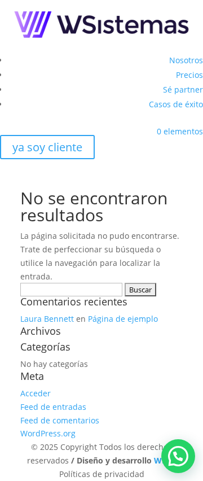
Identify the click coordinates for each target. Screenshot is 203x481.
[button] (178, 456)
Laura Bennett (47, 318)
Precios (189, 74)
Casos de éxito (176, 104)
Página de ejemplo (123, 318)
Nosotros (186, 60)
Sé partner (183, 89)
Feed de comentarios (59, 420)
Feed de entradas (53, 406)
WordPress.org (48, 433)
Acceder (35, 393)
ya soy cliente (47, 147)
